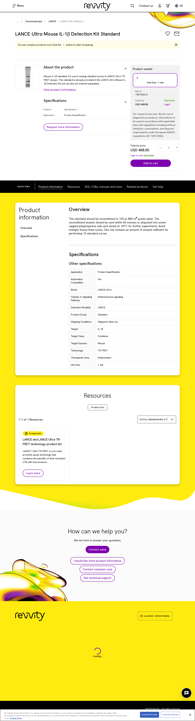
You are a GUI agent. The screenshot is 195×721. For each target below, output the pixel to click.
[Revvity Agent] (186, 693)
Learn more (33, 473)
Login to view (136, 155)
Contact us (146, 5)
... (17, 21)
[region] (97, 715)
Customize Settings (170, 715)
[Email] (177, 35)
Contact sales (97, 549)
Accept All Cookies (149, 715)
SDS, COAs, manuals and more (103, 186)
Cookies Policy (16, 718)
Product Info (97, 407)
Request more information (63, 127)
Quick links (24, 186)
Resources (74, 186)
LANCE (52, 21)
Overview (26, 228)
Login (167, 104)
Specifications (29, 236)
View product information (60, 89)
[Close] (190, 714)
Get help (158, 186)
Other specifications (85, 263)
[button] (159, 6)
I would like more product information (97, 561)
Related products (137, 186)
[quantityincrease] (177, 147)
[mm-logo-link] (97, 6)
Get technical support (97, 578)
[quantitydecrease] (161, 147)
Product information (51, 186)
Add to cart (150, 163)
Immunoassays (34, 21)
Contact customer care (97, 569)
